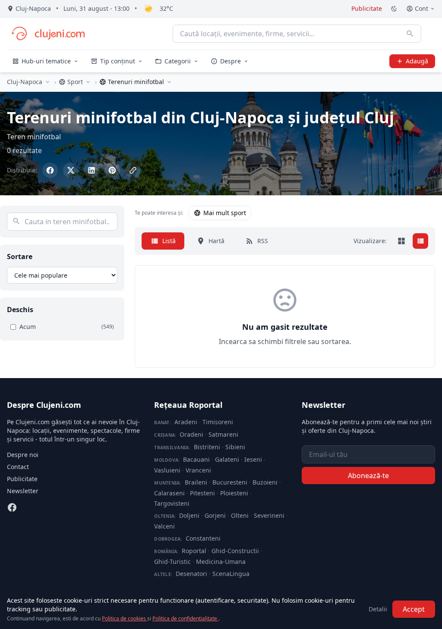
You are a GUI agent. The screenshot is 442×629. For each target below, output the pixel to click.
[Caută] (410, 33)
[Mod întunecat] (394, 8)
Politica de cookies (124, 618)
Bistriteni (207, 447)
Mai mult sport (224, 213)
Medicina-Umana (221, 561)
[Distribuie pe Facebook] (50, 170)
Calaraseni (169, 493)
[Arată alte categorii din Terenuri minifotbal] (169, 81)
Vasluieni (167, 470)
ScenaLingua (230, 574)
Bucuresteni (229, 482)
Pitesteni (202, 493)
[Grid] (401, 241)
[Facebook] (12, 507)
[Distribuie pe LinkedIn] (91, 170)
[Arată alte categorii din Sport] (88, 81)
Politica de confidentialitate (185, 618)
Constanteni (203, 538)
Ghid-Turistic (172, 561)
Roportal (194, 551)
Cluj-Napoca (24, 82)
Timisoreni (217, 422)
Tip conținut (117, 61)
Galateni (227, 459)
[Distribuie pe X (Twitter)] (71, 170)
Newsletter (22, 491)
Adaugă (417, 61)
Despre (230, 61)
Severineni (269, 515)
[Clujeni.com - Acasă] (48, 33)
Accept (414, 609)
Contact (18, 467)
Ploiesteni (234, 493)
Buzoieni (265, 482)
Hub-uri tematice (46, 61)
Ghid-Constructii (235, 551)
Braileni (196, 482)
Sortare (19, 256)
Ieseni (253, 459)
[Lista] (420, 241)
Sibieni (235, 447)
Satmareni (223, 434)
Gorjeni (215, 515)
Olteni (240, 515)
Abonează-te (368, 475)
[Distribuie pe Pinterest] (112, 170)
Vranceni (198, 470)
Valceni (164, 526)
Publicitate (366, 8)
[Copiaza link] (133, 170)
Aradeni (185, 422)
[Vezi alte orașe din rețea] (47, 81)
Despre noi (22, 455)
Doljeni (189, 515)
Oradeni (191, 434)
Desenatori (191, 574)
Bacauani (196, 459)
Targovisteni (171, 503)
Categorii (177, 61)
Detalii (378, 609)
